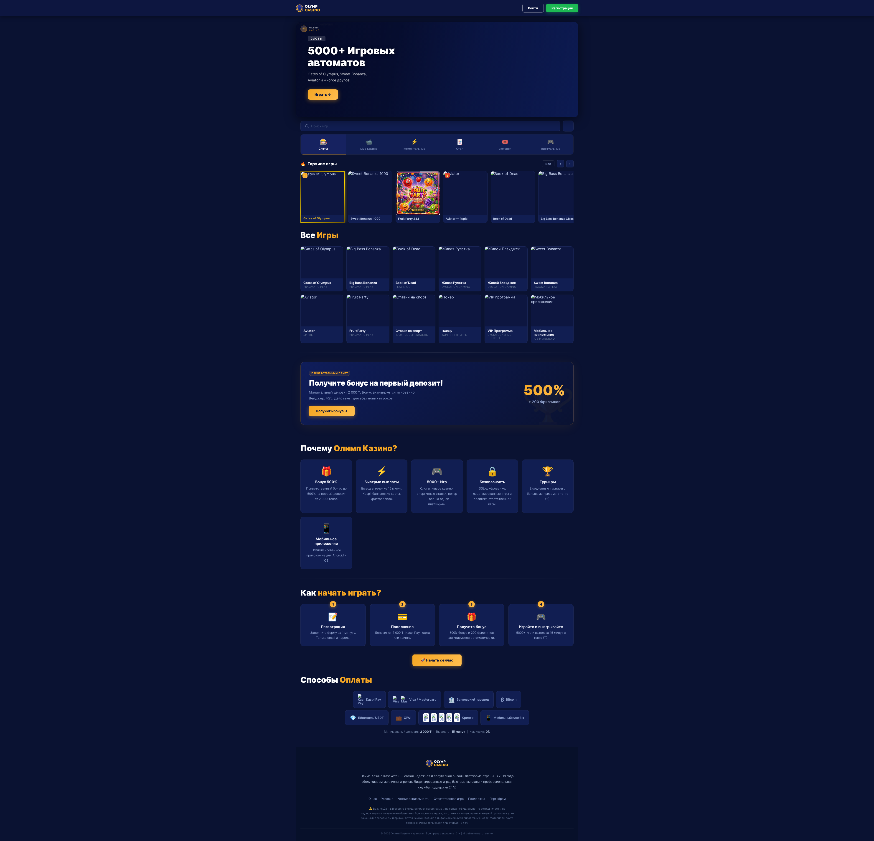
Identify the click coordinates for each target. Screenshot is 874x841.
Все (548, 164)
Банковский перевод (468, 700)
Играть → (323, 94)
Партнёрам (498, 799)
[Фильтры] (568, 126)
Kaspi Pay (373, 699)
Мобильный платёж (504, 718)
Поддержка (476, 799)
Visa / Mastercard (423, 699)
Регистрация (562, 8)
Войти (533, 8)
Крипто (467, 718)
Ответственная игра (449, 799)
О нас (372, 799)
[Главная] (308, 8)
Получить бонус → (332, 411)
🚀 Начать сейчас (437, 660)
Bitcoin (508, 700)
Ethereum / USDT (367, 718)
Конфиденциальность (413, 799)
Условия (387, 799)
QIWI (403, 718)
